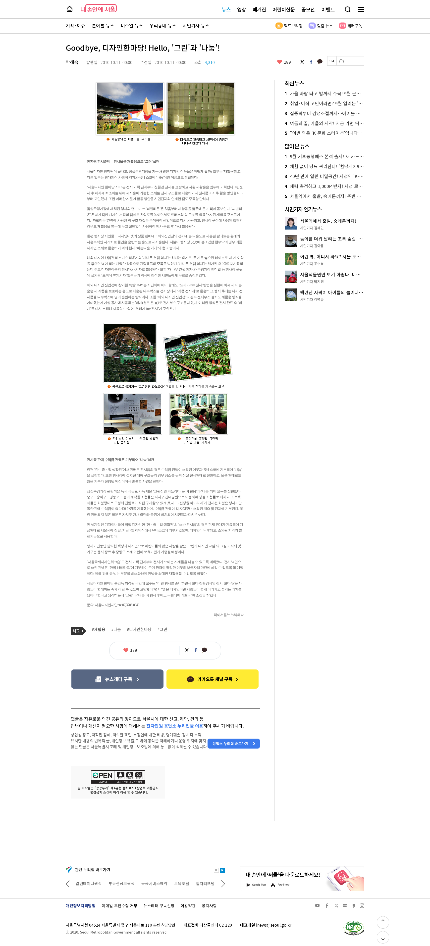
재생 (222, 870)
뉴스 (226, 9)
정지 (216, 870)
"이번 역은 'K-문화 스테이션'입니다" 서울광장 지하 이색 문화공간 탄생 (324, 133)
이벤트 (328, 9)
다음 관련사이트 (223, 883)
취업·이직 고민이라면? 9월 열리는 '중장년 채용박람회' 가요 (324, 103)
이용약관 (188, 905)
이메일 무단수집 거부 (119, 905)
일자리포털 (205, 883)
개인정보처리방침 (81, 905)
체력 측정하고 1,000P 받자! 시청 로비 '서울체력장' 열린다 (324, 186)
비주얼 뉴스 (132, 25)
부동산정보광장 (121, 883)
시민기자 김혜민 (312, 227)
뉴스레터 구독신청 (159, 905)
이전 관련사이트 (68, 883)
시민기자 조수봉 (312, 263)
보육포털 (181, 883)
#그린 (162, 629)
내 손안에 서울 (99, 8)
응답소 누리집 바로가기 (230, 743)
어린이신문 (283, 9)
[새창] (117, 679)
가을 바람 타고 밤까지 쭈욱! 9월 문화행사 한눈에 (324, 93)
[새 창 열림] (353, 922)
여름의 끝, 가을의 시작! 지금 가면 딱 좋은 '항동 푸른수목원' (324, 123)
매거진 (259, 9)
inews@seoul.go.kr (273, 925)
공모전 (308, 9)
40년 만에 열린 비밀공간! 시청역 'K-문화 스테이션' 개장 (324, 176)
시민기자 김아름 (312, 245)
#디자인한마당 (139, 629)
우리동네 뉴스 (163, 25)
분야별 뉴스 (103, 25)
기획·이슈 (75, 25)
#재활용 (98, 629)
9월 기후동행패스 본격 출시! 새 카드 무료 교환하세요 (324, 156)
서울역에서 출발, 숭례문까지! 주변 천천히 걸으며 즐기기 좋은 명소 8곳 (324, 196)
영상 (241, 9)
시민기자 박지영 (312, 281)
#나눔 (116, 629)
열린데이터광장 (89, 883)
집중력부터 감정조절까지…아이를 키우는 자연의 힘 (324, 113)
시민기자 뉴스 (196, 25)
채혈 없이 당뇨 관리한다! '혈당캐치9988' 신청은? (324, 166)
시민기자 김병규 (312, 299)
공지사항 (209, 905)
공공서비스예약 (154, 883)
